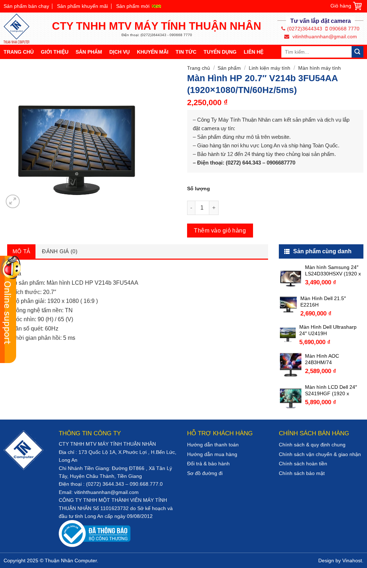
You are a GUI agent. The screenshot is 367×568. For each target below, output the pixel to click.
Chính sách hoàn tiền (303, 463)
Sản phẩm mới (132, 6)
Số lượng (198, 188)
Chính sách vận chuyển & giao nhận (320, 454)
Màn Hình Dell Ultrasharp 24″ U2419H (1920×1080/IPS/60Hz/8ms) (330, 330)
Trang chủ (19, 52)
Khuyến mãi (152, 52)
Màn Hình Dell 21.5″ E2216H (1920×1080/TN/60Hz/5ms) (331, 301)
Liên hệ (253, 52)
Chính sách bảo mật (302, 473)
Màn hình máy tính (319, 68)
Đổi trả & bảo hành (208, 463)
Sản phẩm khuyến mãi (82, 6)
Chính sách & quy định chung (312, 444)
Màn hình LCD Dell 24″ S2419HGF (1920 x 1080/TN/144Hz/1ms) (331, 390)
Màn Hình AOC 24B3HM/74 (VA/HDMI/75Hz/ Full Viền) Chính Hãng (328, 359)
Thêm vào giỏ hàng (220, 230)
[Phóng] (13, 202)
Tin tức (186, 52)
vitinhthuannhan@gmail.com (324, 36)
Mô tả (21, 251)
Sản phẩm (89, 52)
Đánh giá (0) (59, 251)
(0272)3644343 (304, 28)
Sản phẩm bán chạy (26, 6)
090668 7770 (344, 28)
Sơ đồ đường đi (205, 473)
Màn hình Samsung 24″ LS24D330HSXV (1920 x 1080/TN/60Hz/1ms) (333, 270)
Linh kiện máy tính (269, 68)
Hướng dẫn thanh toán (213, 444)
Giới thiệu (54, 52)
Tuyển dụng (220, 52)
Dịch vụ (119, 52)
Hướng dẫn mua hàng (212, 454)
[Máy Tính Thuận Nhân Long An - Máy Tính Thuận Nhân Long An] (20, 29)
